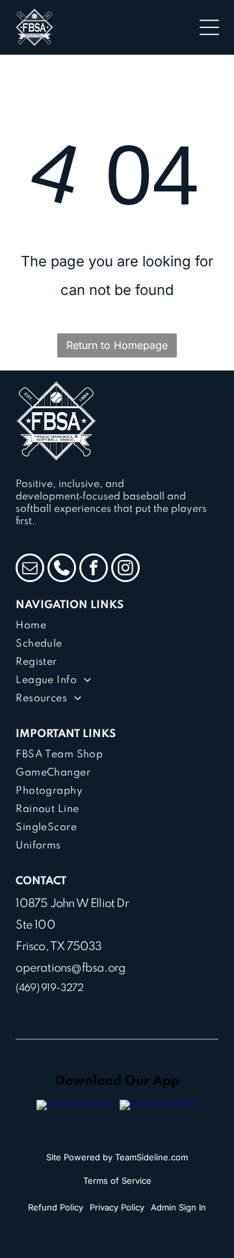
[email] (30, 569)
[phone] (61, 569)
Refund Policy (55, 1207)
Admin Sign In (178, 1207)
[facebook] (93, 569)
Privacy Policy (117, 1207)
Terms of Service (117, 1180)
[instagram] (125, 569)
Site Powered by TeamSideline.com (117, 1157)
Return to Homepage (117, 345)
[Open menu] (209, 27)
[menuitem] (117, 626)
